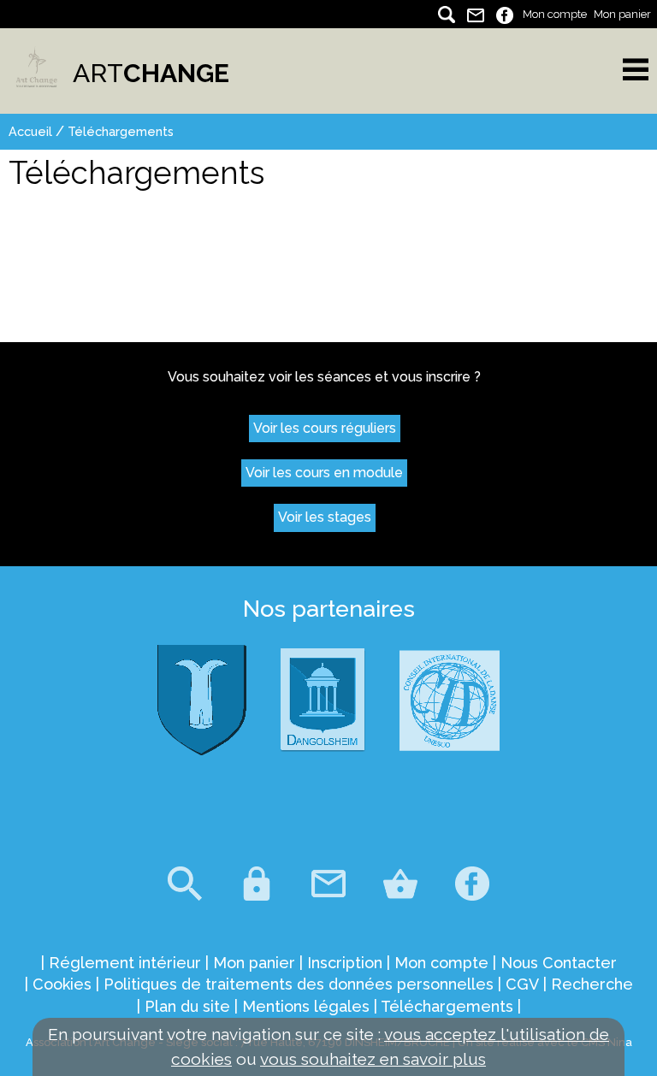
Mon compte (555, 14)
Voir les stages (324, 517)
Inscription (344, 963)
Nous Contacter (558, 963)
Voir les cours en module (324, 472)
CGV (522, 984)
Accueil (30, 131)
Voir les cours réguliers (324, 428)
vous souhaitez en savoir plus (373, 1058)
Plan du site (187, 1006)
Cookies (62, 984)
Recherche (592, 984)
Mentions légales (306, 1006)
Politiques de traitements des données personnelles (299, 984)
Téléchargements (121, 131)
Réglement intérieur (125, 963)
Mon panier (622, 14)
